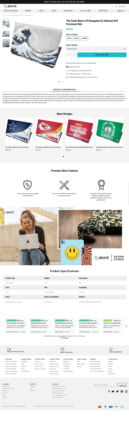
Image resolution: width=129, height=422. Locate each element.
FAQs (31, 388)
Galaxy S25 (52, 361)
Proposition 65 (50, 406)
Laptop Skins (68, 359)
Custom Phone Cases (11, 361)
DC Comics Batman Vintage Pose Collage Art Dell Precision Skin (81, 147)
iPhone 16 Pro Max (40, 369)
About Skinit (6, 386)
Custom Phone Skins (10, 364)
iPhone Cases (40, 359)
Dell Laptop (66, 366)
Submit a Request (57, 393)
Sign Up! (5, 397)
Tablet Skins (81, 359)
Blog (4, 395)
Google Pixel (111, 373)
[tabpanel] (21, 136)
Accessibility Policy (39, 406)
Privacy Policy (58, 406)
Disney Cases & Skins (96, 369)
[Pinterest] (122, 391)
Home (4, 15)
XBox (22, 364)
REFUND (32, 391)
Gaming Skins (26, 359)
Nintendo (23, 366)
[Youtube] (113, 391)
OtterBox (110, 361)
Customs (8, 359)
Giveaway (5, 393)
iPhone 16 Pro (39, 366)
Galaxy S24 (52, 369)
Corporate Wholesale (8, 388)
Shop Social (6, 391)
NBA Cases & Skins (95, 366)
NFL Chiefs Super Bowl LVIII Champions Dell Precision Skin (21, 147)
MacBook (65, 361)
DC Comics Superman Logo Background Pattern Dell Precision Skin (111, 147)
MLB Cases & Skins (95, 364)
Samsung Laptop (68, 371)
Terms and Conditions (90, 63)
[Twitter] (117, 391)
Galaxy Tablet (80, 364)
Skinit (10, 6)
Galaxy (110, 371)
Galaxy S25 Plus (53, 364)
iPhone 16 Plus (39, 364)
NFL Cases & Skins (95, 361)
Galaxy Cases (54, 359)
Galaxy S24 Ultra (54, 373)
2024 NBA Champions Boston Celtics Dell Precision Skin (51, 147)
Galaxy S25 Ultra (54, 366)
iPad (78, 361)
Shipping (32, 386)
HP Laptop (66, 369)
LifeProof (110, 364)
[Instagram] (126, 391)
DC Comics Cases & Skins (97, 371)
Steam (23, 369)
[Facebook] (109, 391)
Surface (79, 366)
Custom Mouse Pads (10, 373)
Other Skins (112, 359)
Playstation (24, 361)
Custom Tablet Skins (10, 369)
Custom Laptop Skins (11, 366)
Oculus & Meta (25, 371)
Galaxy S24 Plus (53, 371)
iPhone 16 (38, 361)
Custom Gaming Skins (11, 371)
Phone (110, 366)
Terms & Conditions (68, 406)
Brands (93, 359)
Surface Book (67, 364)
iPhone (110, 369)
